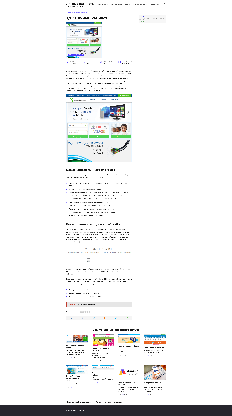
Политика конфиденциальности (80, 402)
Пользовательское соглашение (109, 402)
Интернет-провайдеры (76, 54)
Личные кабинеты (80, 3)
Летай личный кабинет (154, 348)
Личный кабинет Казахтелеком (73, 377)
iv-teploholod (142, 16)
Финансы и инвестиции (119, 4)
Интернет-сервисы (140, 4)
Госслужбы (102, 4)
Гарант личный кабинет (128, 346)
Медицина (155, 4)
